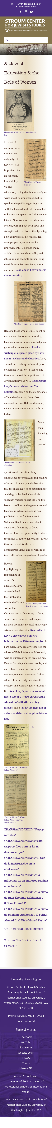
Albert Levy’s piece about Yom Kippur (29, 323)
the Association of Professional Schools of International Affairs (26, 1086)
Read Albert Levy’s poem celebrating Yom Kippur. (25, 386)
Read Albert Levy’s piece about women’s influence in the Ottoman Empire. (24, 635)
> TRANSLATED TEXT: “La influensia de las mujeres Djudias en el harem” (26, 880)
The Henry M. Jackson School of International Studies (26, 5)
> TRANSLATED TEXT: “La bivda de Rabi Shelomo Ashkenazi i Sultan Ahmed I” (26, 897)
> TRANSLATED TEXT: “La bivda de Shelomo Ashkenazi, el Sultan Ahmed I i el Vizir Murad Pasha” (26, 914)
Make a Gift (26, 1068)
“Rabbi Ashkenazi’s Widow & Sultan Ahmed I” (16, 768)
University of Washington (26, 979)
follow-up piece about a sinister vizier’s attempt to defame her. (25, 713)
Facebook (26, 1037)
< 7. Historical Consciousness (23, 928)
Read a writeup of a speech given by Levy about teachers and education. (24, 352)
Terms (26, 1063)
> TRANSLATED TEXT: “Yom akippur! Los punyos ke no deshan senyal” (23, 846)
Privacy (26, 1058)
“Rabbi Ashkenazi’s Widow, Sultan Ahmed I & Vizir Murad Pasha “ (15, 820)
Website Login (26, 1052)
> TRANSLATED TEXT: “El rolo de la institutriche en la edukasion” (24, 863)
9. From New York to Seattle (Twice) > (23, 942)
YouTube (26, 1042)
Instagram (26, 1047)
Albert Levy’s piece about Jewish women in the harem (37, 605)
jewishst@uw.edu (26, 1021)
